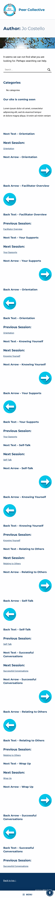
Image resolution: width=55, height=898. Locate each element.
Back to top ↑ (9, 880)
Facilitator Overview (12, 229)
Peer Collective (32, 10)
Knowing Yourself (11, 356)
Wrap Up (7, 778)
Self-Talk (7, 459)
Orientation (8, 148)
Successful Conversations (15, 671)
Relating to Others (12, 563)
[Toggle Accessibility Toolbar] (49, 892)
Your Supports (10, 252)
